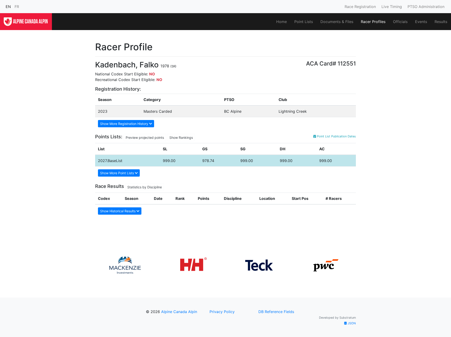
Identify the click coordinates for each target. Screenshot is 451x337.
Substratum (347, 317)
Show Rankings (181, 137)
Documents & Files (336, 21)
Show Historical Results (118, 211)
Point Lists (303, 21)
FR (17, 6)
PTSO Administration (426, 6)
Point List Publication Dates (336, 136)
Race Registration (360, 6)
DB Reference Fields (276, 311)
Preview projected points (145, 137)
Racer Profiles (373, 21)
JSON (351, 323)
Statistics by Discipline (144, 187)
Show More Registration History (124, 124)
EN (8, 6)
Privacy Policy (222, 311)
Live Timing (391, 6)
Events (421, 21)
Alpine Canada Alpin (179, 311)
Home (281, 21)
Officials (400, 21)
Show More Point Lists (117, 173)
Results (441, 21)
